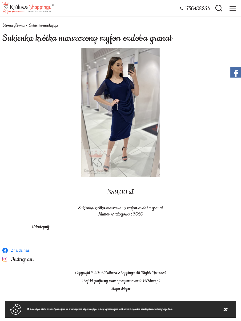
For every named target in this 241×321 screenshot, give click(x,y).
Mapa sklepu (120, 289)
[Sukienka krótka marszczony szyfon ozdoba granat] (120, 112)
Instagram (22, 259)
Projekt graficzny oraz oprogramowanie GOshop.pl (121, 281)
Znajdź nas (20, 250)
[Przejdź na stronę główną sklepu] (28, 8)
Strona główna (13, 25)
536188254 (197, 9)
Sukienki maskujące (44, 25)
